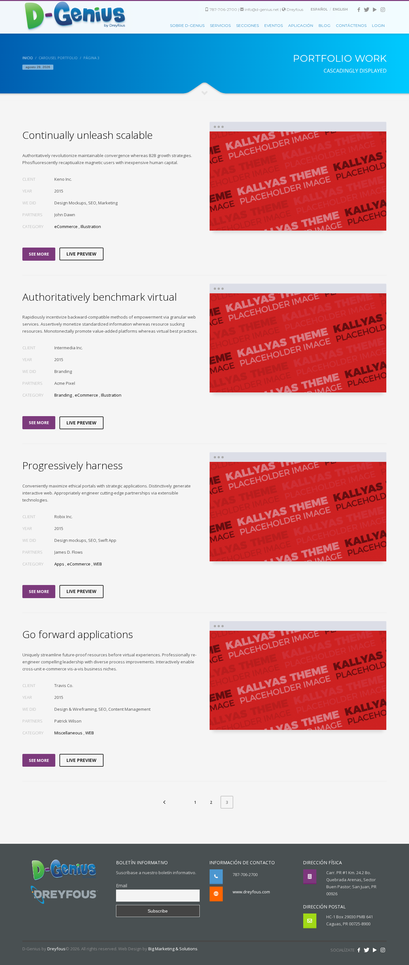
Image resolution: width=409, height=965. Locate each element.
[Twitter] (367, 9)
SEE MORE (39, 254)
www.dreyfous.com (251, 892)
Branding (63, 395)
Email (121, 885)
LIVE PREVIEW (81, 254)
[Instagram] (383, 9)
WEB (97, 564)
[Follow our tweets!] (367, 950)
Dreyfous (294, 9)
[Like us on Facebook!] (359, 950)
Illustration (91, 226)
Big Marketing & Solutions (172, 949)
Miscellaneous (68, 733)
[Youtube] (375, 9)
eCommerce (66, 226)
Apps (59, 564)
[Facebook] (359, 9)
